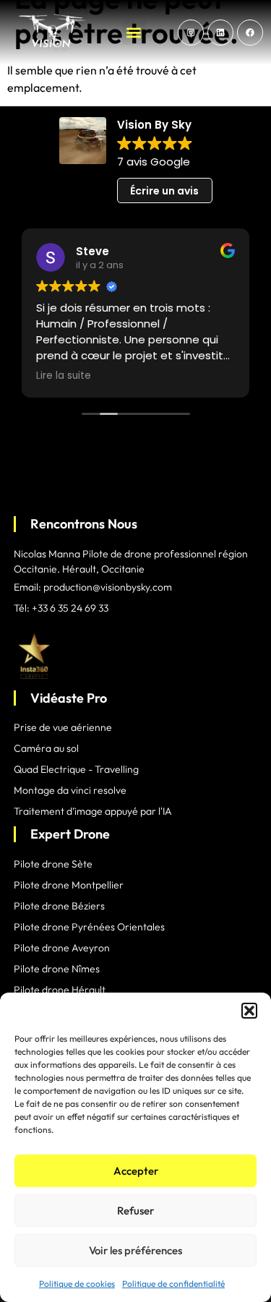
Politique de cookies (77, 1283)
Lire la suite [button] (63, 375)
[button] (249, 1010)
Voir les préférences (135, 1250)
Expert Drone (70, 834)
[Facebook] (250, 33)
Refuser (135, 1210)
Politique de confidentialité (173, 1283)
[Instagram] (191, 33)
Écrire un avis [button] (164, 191)
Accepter (135, 1171)
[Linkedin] (220, 33)
